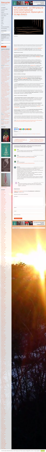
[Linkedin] (23, 129)
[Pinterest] (20, 129)
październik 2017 (3, 322)
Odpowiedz (41, 149)
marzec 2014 (3, 376)
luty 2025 (2, 212)
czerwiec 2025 (3, 207)
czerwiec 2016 (3, 342)
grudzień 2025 (3, 199)
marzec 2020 (3, 286)
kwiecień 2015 (3, 360)
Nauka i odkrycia (3, 15)
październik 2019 (3, 292)
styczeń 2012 (3, 409)
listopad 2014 (3, 366)
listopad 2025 (3, 200)
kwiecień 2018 (3, 315)
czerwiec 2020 (3, 282)
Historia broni (16, 48)
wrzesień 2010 (3, 429)
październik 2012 (3, 398)
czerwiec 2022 (3, 252)
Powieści (2, 18)
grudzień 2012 (3, 395)
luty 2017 (2, 332)
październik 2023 (3, 232)
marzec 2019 (3, 301)
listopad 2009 (3, 442)
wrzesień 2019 (3, 293)
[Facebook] (15, 129)
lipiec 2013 (2, 386)
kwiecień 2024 (3, 224)
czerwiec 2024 (3, 222)
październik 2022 (3, 247)
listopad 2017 (3, 321)
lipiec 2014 (2, 371)
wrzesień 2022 (3, 248)
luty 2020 (2, 287)
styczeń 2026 (3, 198)
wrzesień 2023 (3, 233)
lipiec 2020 (2, 281)
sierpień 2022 (3, 249)
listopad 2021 (3, 261)
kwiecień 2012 (3, 405)
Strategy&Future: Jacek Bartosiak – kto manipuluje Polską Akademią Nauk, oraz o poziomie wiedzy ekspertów (20, 140)
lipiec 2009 (2, 447)
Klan (2, 25)
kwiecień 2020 (3, 285)
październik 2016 (3, 337)
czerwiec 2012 (3, 403)
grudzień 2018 (3, 305)
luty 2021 (2, 272)
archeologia (33, 133)
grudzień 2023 (3, 229)
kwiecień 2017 (3, 330)
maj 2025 (2, 208)
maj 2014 (2, 374)
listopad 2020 (3, 276)
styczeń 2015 (3, 364)
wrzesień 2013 (3, 384)
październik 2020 (3, 277)
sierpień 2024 (3, 219)
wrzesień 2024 (3, 218)
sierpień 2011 (3, 415)
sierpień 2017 (3, 325)
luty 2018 (2, 317)
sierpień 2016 (3, 340)
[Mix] (25, 129)
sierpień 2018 (3, 310)
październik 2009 (3, 443)
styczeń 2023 (3, 243)
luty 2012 (2, 408)
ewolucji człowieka (24, 78)
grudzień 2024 (3, 214)
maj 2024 (2, 223)
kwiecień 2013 (3, 390)
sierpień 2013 (3, 385)
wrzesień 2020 (3, 278)
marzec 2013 (3, 391)
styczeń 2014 (3, 379)
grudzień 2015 (3, 350)
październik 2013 (3, 383)
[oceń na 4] (16, 131)
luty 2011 (2, 423)
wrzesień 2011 (3, 414)
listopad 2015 (3, 351)
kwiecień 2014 (3, 375)
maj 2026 (2, 193)
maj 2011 (2, 419)
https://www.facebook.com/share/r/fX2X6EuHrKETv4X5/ (26, 163)
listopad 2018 (3, 306)
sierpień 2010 (3, 430)
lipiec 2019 (2, 296)
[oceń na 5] (17, 131)
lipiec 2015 (2, 356)
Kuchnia (2, 23)
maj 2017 (2, 329)
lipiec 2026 (2, 190)
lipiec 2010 (2, 432)
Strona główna (3, 7)
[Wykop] (16, 129)
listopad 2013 (3, 381)
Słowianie (2, 12)
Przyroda (2, 17)
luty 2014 (2, 378)
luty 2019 (2, 302)
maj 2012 (2, 404)
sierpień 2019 (3, 295)
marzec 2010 (3, 437)
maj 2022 (2, 253)
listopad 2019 (3, 291)
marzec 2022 (3, 256)
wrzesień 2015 (3, 354)
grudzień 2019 (3, 290)
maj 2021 (2, 268)
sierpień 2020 (3, 280)
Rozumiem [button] (42, 450)
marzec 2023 (3, 241)
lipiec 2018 (2, 311)
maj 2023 (2, 238)
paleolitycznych (33, 65)
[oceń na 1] (14, 131)
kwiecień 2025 (3, 209)
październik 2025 (3, 202)
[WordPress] (27, 129)
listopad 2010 (3, 427)
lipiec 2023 (2, 236)
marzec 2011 (3, 422)
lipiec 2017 (2, 326)
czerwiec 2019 (3, 297)
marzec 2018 (3, 316)
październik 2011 (3, 413)
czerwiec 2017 (3, 327)
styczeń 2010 (3, 439)
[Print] (29, 129)
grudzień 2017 (3, 320)
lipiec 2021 (2, 266)
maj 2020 (2, 283)
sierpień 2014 (3, 370)
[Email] (30, 129)
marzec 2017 (3, 331)
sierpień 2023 (3, 234)
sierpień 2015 (3, 355)
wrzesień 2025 (3, 203)
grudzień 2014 (3, 365)
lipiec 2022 (2, 251)
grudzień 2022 (3, 244)
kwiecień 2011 (3, 420)
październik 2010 (3, 428)
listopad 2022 (3, 246)
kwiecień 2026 (3, 194)
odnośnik (38, 133)
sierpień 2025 (3, 204)
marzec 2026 (3, 195)
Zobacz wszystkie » (4, 187)
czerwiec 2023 (3, 237)
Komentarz (16, 196)
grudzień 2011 (3, 410)
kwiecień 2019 (3, 300)
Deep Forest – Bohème (6, 113)
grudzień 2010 (3, 425)
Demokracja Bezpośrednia (5, 26)
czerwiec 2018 (3, 312)
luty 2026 (2, 197)
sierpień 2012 (3, 400)
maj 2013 (2, 389)
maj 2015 (2, 359)
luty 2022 (2, 257)
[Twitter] (18, 129)
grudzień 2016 (3, 335)
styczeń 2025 (3, 213)
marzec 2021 (3, 271)
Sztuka (2, 20)
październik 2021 (3, 262)
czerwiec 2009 (3, 448)
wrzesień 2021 (3, 263)
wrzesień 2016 (3, 339)
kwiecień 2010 (3, 435)
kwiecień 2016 (3, 345)
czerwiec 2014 (3, 373)
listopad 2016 (3, 336)
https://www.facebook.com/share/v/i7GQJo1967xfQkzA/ (26, 157)
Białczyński (5, 2)
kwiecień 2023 (3, 239)
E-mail (15, 211)
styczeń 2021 (3, 273)
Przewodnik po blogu (4, 9)
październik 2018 (3, 307)
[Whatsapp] (22, 129)
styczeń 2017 (3, 334)
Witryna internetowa (17, 214)
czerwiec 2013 (3, 388)
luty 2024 (2, 227)
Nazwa (15, 207)
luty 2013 (2, 393)
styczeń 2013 (3, 394)
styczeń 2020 (3, 288)
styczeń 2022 (3, 258)
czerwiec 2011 (3, 418)
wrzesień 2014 (3, 369)
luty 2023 (2, 242)
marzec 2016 (3, 346)
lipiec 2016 (2, 341)
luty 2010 (2, 438)
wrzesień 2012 (3, 399)
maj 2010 (2, 434)
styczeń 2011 (3, 424)
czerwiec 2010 (3, 433)
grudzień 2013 (3, 380)
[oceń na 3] (15, 131)
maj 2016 (2, 344)
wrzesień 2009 (3, 444)
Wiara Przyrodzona (4, 28)
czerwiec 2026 (3, 192)
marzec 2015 (3, 361)
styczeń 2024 (3, 228)
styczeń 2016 (3, 349)
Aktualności (3, 10)
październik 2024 (3, 217)
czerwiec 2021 (3, 267)
